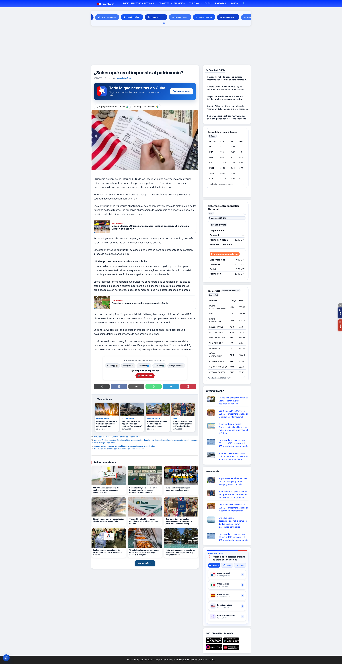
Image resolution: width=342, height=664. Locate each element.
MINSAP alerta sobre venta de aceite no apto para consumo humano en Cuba (106, 490)
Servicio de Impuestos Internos (105, 443)
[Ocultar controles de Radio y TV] (340, 305)
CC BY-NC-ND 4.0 (206, 659)
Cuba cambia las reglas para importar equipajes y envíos (178, 489)
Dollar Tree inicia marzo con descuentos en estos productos (119, 449)
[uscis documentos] (212, 442)
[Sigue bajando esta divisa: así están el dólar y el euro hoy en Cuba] (109, 507)
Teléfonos (137, 3)
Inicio (126, 3)
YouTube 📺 (159, 365)
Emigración (99, 437)
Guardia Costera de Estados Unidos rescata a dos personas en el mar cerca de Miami (233, 456)
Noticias (149, 3)
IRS (152, 440)
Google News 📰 (176, 365)
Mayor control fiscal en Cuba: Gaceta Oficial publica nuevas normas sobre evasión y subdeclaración (225, 98)
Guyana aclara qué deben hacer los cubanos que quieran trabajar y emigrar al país (233, 481)
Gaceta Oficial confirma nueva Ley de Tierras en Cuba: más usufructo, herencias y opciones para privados (227, 107)
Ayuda (234, 3)
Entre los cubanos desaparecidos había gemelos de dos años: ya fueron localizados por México (233, 522)
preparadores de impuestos (185, 440)
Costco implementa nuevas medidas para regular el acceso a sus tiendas (124, 446)
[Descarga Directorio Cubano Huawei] (231, 649)
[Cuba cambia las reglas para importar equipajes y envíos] (181, 475)
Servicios (179, 3)
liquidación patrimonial (164, 440)
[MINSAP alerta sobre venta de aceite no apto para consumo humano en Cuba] (109, 475)
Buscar (244, 3)
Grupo (241, 565)
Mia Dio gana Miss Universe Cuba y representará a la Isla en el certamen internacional (233, 414)
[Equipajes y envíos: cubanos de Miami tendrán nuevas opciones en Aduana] (109, 538)
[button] (340, 312)
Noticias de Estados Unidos (130, 437)
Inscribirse (215, 565)
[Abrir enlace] (212, 399)
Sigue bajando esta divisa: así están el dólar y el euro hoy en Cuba (108, 520)
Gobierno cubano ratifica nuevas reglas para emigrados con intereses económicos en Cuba (227, 117)
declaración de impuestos (105, 440)
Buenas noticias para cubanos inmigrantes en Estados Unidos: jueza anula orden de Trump (179, 521)
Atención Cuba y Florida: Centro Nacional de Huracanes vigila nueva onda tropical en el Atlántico (233, 428)
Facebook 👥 (144, 365)
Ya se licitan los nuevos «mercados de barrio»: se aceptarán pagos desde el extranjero (144, 552)
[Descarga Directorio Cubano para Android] (231, 642)
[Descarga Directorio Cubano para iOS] (214, 642)
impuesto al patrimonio (140, 440)
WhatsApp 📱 (112, 365)
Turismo (194, 3)
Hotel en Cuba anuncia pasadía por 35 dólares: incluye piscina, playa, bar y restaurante (181, 552)
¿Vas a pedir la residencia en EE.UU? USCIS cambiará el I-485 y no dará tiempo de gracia (233, 443)
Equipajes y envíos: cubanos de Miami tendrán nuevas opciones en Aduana (108, 552)
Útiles (207, 3)
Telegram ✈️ (128, 365)
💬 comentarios (145, 375)
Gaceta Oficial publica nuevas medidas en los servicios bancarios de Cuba (144, 521)
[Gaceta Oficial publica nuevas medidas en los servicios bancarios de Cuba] (145, 507)
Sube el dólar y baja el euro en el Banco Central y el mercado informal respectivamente (143, 490)
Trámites (164, 3)
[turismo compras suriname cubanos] (212, 480)
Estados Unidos (111, 437)
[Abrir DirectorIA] (6, 657)
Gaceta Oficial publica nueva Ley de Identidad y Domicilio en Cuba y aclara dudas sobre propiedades (225, 88)
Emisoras (220, 3)
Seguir (228, 565)
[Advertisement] (171, 46)
